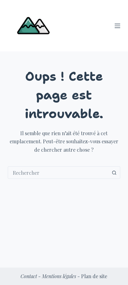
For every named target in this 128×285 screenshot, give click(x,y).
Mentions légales (59, 276)
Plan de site (94, 276)
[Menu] (117, 26)
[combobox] (58, 172)
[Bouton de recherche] (114, 172)
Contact (29, 276)
